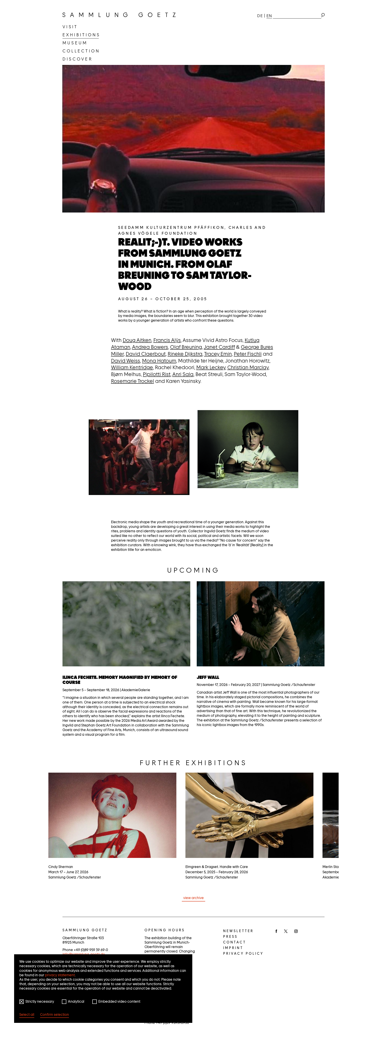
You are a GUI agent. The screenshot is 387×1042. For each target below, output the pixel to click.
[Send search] (323, 16)
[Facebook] (276, 931)
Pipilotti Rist (157, 374)
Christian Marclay (247, 367)
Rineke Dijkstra (185, 354)
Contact (234, 942)
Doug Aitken (137, 340)
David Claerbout (146, 354)
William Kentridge (132, 367)
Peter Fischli (248, 354)
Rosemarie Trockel (132, 381)
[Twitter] (285, 931)
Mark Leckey (210, 367)
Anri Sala (183, 374)
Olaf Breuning (186, 347)
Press (230, 937)
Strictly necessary (39, 1001)
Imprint (233, 948)
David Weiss (125, 361)
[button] (139, 457)
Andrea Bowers (150, 347)
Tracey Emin (218, 354)
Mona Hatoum (159, 361)
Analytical (76, 1001)
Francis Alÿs (167, 340)
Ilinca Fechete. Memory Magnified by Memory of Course (119, 680)
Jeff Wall (208, 677)
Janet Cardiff (219, 347)
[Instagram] (296, 931)
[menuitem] (70, 27)
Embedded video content (119, 1001)
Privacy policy (243, 953)
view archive (193, 898)
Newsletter (238, 931)
